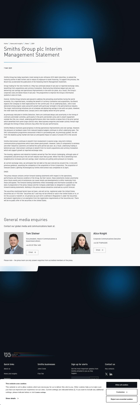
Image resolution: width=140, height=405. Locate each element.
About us (7, 369)
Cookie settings (40, 392)
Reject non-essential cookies (122, 399)
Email (31, 252)
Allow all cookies (121, 385)
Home (6, 43)
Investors (7, 379)
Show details (11, 398)
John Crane (42, 369)
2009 (32, 43)
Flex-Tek (41, 374)
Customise (120, 392)
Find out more (13, 333)
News (27, 43)
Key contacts (109, 369)
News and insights (16, 43)
